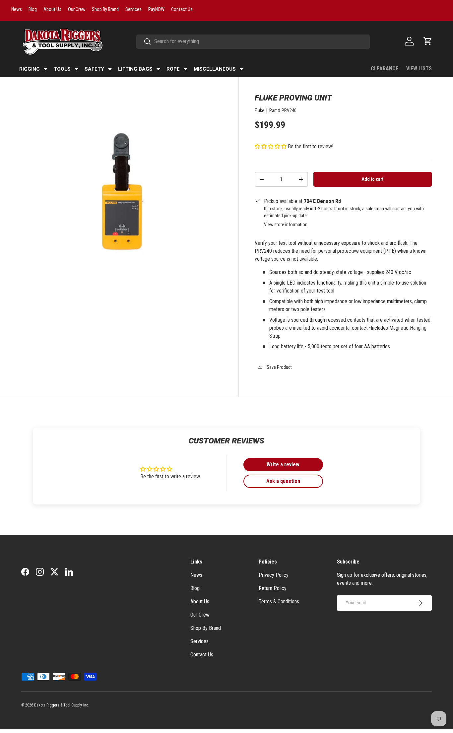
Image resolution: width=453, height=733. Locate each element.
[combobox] (253, 41)
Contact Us (201, 654)
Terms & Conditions (279, 601)
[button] (428, 41)
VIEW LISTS (419, 68)
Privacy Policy (274, 575)
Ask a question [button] (283, 481)
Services (199, 641)
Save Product (279, 367)
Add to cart (372, 179)
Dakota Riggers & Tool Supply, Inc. (61, 705)
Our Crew (200, 615)
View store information (285, 224)
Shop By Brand (205, 628)
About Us (199, 601)
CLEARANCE (384, 68)
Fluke (259, 110)
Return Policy (273, 588)
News (196, 575)
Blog (195, 588)
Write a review (283, 464)
